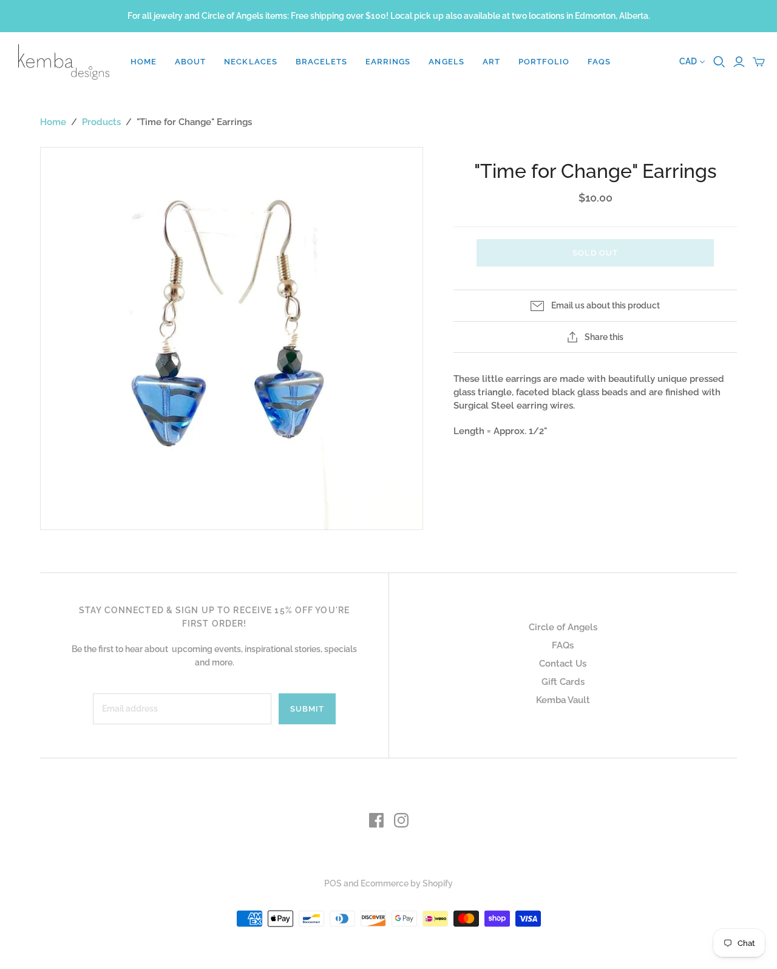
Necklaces (250, 61)
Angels (446, 61)
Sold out (594, 252)
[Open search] (719, 62)
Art (491, 61)
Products (101, 122)
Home (144, 61)
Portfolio (543, 61)
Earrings (387, 61)
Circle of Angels (563, 627)
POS (333, 883)
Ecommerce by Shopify (407, 883)
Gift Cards (563, 681)
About (190, 61)
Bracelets (321, 61)
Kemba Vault (563, 700)
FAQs (599, 61)
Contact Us (562, 663)
